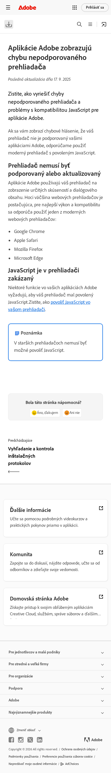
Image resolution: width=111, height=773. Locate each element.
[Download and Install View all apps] (104, 24)
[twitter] (30, 739)
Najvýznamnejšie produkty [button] (30, 712)
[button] (74, 7)
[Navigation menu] (8, 7)
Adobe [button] (14, 700)
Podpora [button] (16, 688)
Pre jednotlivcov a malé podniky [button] (34, 652)
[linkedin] (39, 739)
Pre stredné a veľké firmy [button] (28, 664)
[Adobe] (27, 7)
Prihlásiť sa (95, 7)
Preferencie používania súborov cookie (67, 756)
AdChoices (72, 764)
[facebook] (11, 739)
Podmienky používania (24, 756)
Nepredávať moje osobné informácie (33, 764)
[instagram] (20, 739)
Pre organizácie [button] (21, 676)
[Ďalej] (80, 461)
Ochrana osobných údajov (78, 749)
